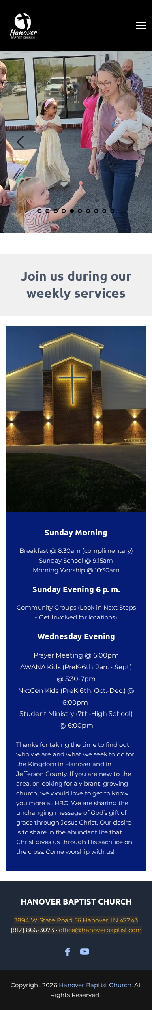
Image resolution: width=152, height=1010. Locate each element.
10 (113, 211)
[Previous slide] (20, 141)
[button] (141, 25)
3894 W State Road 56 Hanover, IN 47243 (76, 920)
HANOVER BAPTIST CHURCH (76, 901)
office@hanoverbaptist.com (100, 930)
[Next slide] (131, 141)
